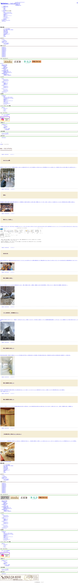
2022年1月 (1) (4, 56)
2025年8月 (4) (4, 51)
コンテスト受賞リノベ (7, 103)
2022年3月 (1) (4, 55)
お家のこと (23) (4, 42)
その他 (5, 125)
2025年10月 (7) (4, 49)
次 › (8, 461)
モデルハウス (5, 108)
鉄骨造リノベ (5, 14)
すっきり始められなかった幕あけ (8, 29)
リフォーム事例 (7, 128)
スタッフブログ (6, 115)
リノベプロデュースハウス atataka (8, 13)
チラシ (5, 110)
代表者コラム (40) (4, 41)
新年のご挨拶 (5, 30)
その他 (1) (3, 39)
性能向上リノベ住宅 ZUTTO (7, 12)
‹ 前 (4, 461)
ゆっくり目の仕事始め (7, 28)
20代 (4, 35)
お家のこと (5, 127)
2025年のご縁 (5, 31)
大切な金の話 (7, 129)
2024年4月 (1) (4, 53)
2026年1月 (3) (4, 47)
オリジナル (5, 18)
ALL (4, 11)
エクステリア (5, 102)
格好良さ (5, 34)
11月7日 (5, 36)
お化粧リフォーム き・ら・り (8, 15)
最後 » (10, 461)
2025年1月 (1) (4, 52)
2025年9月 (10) (4, 50)
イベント (5, 109)
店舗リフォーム (6, 16)
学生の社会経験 (6, 32)
